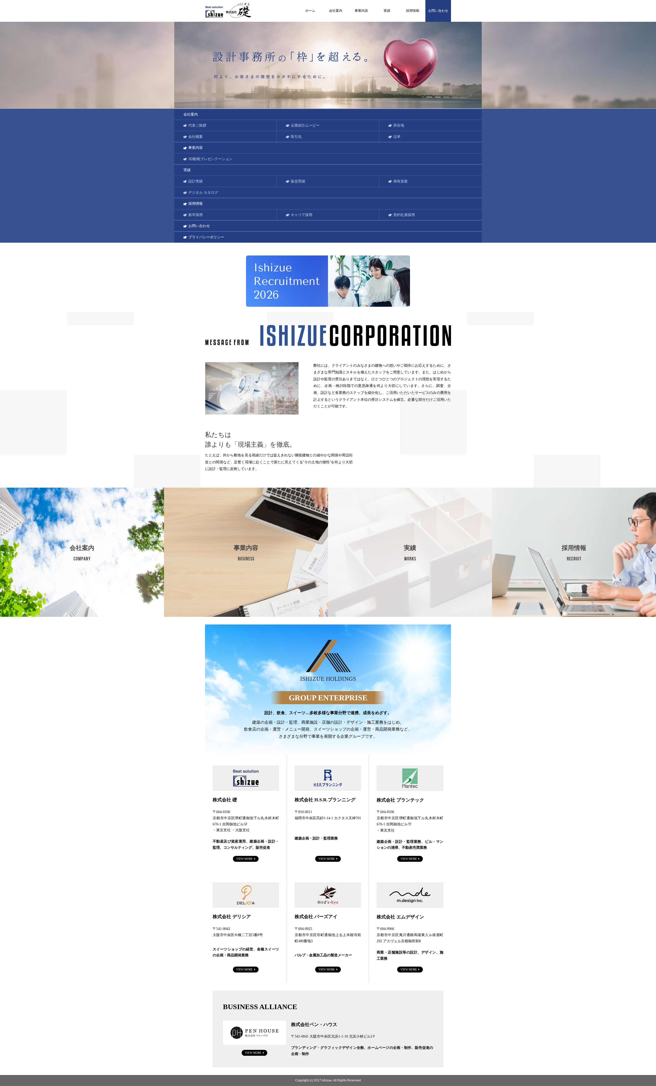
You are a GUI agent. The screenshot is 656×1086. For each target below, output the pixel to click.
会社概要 (195, 137)
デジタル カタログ (203, 192)
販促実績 (298, 181)
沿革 (397, 137)
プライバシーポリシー (206, 237)
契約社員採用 (404, 215)
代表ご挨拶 (197, 125)
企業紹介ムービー (305, 125)
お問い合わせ (438, 11)
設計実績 (195, 181)
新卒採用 (195, 215)
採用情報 (412, 11)
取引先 (296, 137)
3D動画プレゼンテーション (210, 159)
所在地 (398, 125)
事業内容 (361, 11)
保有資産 (400, 181)
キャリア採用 (301, 215)
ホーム (310, 11)
